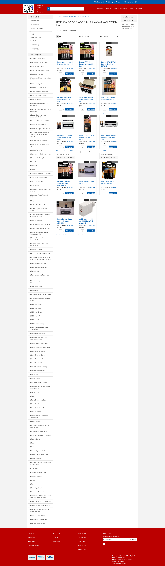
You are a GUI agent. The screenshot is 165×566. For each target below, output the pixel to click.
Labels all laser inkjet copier (39, 343)
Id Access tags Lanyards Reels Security (40, 299)
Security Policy (82, 549)
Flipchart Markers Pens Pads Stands (39, 276)
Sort (100, 36)
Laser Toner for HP (37, 359)
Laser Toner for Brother (38, 351)
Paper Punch (35, 404)
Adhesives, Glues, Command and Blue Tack (40, 79)
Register (108, 2)
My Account (31, 537)
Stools (33, 480)
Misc (32, 396)
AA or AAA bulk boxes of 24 (64, 151)
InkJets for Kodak (36, 320)
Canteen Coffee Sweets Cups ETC (39, 145)
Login (102, 2)
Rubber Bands (35, 439)
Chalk (33, 170)
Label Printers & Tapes (38, 333)
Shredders (34, 468)
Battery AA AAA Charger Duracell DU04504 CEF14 (87, 137)
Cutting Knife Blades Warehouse (41, 205)
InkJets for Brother (36, 304)
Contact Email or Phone (120, 9)
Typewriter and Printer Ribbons (40, 505)
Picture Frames (35, 421)
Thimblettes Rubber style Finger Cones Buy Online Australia (40, 497)
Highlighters (34, 290)
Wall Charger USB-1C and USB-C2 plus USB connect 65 (86, 221)
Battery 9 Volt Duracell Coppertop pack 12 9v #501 (86, 99)
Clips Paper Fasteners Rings (40, 177)
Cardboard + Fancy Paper (39, 158)
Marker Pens (35, 392)
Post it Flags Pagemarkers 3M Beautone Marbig (39, 426)
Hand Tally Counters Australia (40, 70)
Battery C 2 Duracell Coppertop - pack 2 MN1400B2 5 (63, 183)
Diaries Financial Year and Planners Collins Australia (38, 239)
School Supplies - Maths (38, 451)
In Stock (35, 24)
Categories (100, 9)
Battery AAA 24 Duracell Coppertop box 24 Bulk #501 (108, 137)
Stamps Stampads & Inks (38, 472)
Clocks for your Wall (37, 181)
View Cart (139, 9)
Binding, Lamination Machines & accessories (40, 110)
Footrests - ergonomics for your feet (40, 282)
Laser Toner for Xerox (37, 371)
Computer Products (37, 74)
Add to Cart (69, 74)
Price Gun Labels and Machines (41, 435)
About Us (108, 9)
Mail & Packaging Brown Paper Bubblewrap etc (40, 387)
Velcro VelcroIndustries (38, 515)
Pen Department (36, 412)
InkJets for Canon (36, 308)
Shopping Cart (127, 21)
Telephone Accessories (38, 492)
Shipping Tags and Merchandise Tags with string (40, 463)
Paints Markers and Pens (38, 400)
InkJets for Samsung (37, 324)
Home (131, 9)
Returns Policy (82, 545)
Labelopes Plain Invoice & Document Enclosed (38, 338)
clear (40, 37)
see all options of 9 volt (61, 113)
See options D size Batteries (106, 197)
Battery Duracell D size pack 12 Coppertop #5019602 (64, 221)
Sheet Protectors (36, 459)
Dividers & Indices (36, 249)
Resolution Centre (33, 545)
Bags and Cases (36, 99)
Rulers (33, 443)
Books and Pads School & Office (41, 121)
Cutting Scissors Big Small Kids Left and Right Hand (40, 215)
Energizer (35, 49)
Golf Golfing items (36, 287)
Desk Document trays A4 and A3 (41, 224)
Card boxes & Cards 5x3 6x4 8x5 (41, 154)
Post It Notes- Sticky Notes (39, 431)
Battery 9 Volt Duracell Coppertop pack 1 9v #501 (64, 99)
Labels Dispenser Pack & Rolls (40, 347)
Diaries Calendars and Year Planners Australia (39, 233)
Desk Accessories (36, 220)
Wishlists (97, 2)
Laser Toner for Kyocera (38, 363)
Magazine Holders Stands (39, 382)
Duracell (35, 45)
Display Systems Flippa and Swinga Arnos (39, 245)
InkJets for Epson (36, 312)
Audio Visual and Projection (39, 92)
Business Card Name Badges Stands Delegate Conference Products (39, 134)
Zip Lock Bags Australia (38, 523)
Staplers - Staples (36, 476)
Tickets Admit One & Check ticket (41, 501)
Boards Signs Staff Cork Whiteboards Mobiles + (38, 116)
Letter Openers (35, 378)
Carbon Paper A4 (36, 150)
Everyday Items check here (39, 62)
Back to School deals (37, 66)
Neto (125, 563)
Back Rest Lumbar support (39, 95)
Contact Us (56, 541)
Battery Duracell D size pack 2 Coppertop (108, 182)
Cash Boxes (34, 162)
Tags (32, 484)
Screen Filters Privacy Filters (40, 455)
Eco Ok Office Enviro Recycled (40, 253)
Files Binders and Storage (39, 267)
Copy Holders (35, 185)
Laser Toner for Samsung (39, 367)
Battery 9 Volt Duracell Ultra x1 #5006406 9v (108, 98)
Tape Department (36, 488)
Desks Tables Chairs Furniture (40, 228)
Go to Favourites (128, 17)
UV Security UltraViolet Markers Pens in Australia (40, 510)
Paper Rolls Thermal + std (39, 408)
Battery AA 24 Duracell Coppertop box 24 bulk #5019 (64, 137)
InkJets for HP (35, 316)
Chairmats (34, 166)
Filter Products (34, 17)
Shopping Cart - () (131, 2)
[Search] (48, 9)
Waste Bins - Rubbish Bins (39, 519)
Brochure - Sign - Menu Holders (40, 129)
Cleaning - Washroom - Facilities (41, 173)
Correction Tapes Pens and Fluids (39, 196)
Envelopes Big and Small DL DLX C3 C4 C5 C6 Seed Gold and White (40, 258)
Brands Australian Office (38, 125)
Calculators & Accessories (39, 140)
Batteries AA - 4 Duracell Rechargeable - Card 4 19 (65, 63)
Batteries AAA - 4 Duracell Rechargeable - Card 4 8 (86, 64)
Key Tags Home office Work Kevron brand (39, 329)
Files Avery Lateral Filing (38, 263)
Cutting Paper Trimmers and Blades (39, 210)
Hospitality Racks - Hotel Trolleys (41, 294)
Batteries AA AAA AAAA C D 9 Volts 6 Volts (39, 104)
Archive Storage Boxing (38, 84)
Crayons (33, 201)
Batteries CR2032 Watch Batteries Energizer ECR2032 (108, 64)
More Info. (70, 69)
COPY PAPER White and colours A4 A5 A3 (40, 190)
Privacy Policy (82, 541)
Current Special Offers (38, 58)
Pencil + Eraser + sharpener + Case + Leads (39, 416)
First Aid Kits (35, 271)
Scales (33, 447)
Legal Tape (34, 374)
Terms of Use (82, 537)
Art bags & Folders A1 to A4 (39, 88)
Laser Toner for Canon (38, 355)
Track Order (31, 541)
